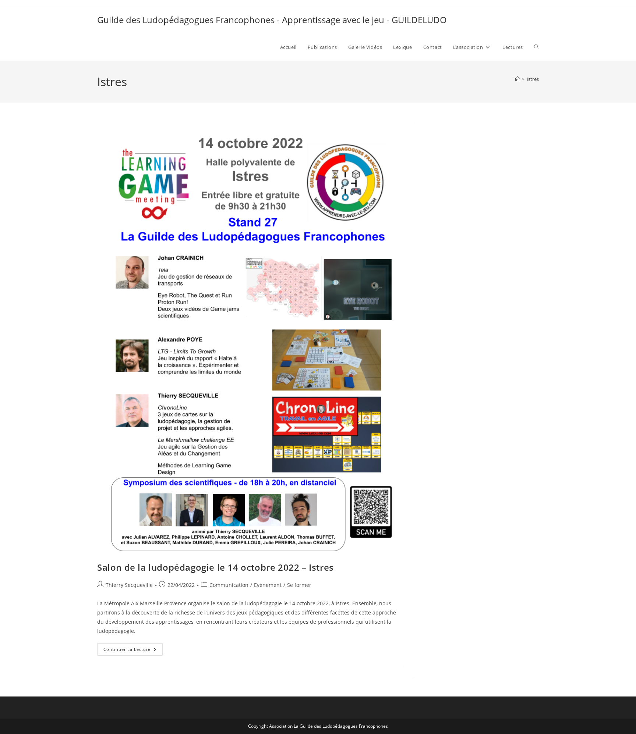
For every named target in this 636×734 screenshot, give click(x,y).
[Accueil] (517, 79)
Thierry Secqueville (129, 584)
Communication (228, 584)
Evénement (268, 584)
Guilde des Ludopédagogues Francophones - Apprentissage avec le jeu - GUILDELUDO (272, 20)
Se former (299, 584)
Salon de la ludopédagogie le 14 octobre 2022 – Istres (215, 567)
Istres (533, 79)
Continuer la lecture (133, 651)
